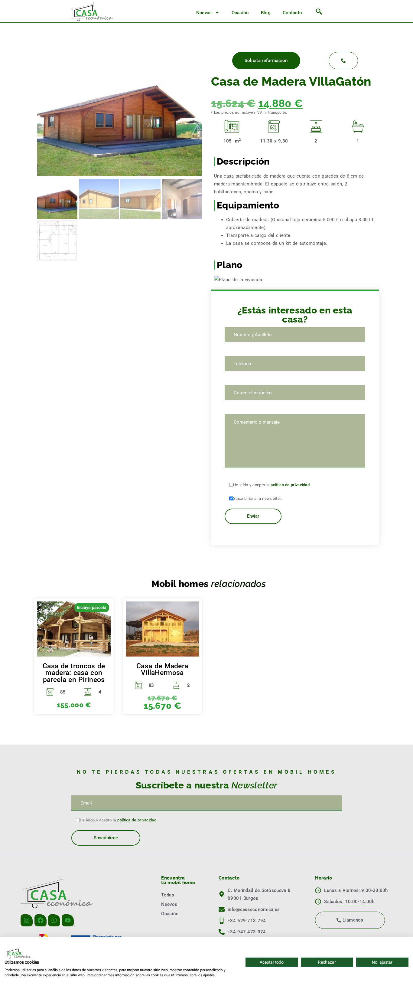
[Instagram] (27, 920)
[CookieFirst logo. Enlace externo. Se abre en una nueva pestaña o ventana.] (18, 952)
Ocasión (240, 12)
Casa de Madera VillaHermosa (162, 669)
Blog (266, 12)
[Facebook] (40, 920)
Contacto (292, 12)
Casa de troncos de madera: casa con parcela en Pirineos (74, 672)
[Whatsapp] (54, 920)
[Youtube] (68, 920)
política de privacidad (290, 485)
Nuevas (204, 12)
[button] (319, 13)
